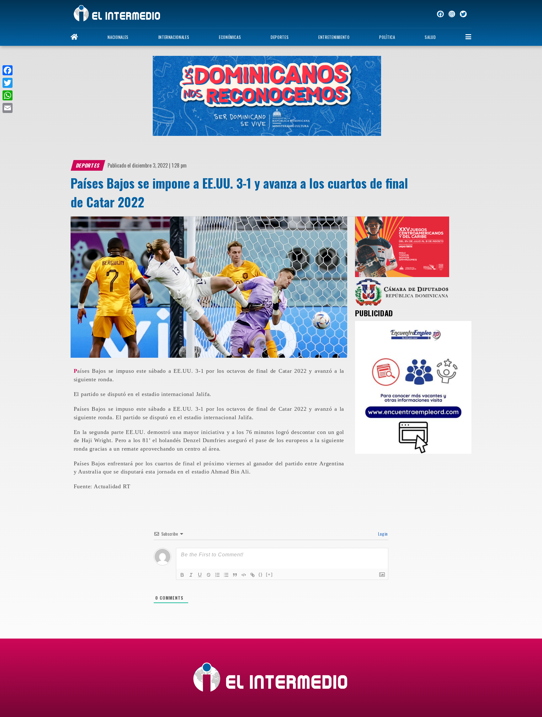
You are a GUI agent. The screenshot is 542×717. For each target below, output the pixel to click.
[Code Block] (243, 575)
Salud (430, 37)
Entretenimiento (334, 37)
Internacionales (173, 37)
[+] (269, 574)
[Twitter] (7, 83)
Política (387, 37)
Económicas (230, 37)
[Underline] (199, 575)
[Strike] (208, 575)
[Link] (252, 575)
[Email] (7, 108)
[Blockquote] (235, 575)
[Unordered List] (226, 575)
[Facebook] (7, 70)
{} (260, 574)
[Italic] (191, 575)
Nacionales (118, 37)
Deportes (280, 37)
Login (382, 533)
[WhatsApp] (7, 95)
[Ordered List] (217, 575)
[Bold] (182, 575)
